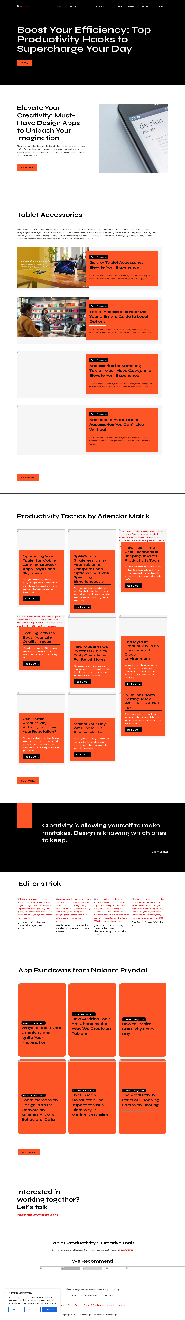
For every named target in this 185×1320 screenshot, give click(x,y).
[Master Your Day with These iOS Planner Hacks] (92, 708)
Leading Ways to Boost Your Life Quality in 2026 (39, 637)
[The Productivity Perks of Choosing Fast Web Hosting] (142, 1072)
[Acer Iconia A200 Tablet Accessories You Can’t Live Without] (53, 424)
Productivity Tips (100, 6)
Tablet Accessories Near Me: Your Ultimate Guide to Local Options (118, 316)
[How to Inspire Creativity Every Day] (142, 998)
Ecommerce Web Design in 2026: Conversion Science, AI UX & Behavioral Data (39, 1110)
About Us (145, 6)
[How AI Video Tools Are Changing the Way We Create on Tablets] (92, 996)
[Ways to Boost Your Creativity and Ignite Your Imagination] (42, 1000)
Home (59, 6)
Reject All (33, 1309)
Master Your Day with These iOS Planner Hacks (90, 728)
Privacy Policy (74, 1305)
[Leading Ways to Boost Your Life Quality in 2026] (41, 624)
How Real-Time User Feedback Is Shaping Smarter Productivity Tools (142, 554)
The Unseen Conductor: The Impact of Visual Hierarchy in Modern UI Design (90, 1105)
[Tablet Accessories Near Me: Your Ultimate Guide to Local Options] (53, 316)
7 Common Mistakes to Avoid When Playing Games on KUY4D (34, 925)
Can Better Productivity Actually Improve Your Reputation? (39, 725)
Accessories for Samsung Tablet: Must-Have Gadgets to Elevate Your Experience (120, 370)
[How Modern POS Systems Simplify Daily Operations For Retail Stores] (92, 631)
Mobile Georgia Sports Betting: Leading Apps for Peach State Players (72, 928)
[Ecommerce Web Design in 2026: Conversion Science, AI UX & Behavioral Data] (42, 1074)
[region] (32, 1302)
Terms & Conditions (93, 1305)
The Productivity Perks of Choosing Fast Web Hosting (140, 1100)
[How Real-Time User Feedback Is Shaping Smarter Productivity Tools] (143, 538)
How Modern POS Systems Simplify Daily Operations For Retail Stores (91, 653)
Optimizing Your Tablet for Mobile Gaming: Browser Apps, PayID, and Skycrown (39, 564)
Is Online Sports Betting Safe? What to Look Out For (142, 701)
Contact (160, 6)
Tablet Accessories (77, 6)
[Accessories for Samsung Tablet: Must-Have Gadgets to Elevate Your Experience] (53, 370)
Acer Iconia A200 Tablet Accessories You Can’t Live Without (116, 424)
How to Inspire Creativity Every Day (138, 1029)
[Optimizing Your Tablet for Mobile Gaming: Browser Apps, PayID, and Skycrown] (41, 543)
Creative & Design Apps (124, 6)
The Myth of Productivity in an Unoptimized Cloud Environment (142, 650)
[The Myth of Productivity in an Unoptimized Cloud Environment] (143, 628)
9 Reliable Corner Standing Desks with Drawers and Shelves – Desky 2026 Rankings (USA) (111, 930)
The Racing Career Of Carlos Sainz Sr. (147, 924)
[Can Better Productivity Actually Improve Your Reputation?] (41, 705)
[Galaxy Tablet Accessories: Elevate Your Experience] (53, 267)
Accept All (49, 1309)
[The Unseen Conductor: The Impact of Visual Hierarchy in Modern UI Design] (92, 1072)
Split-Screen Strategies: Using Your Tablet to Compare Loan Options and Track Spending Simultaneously (91, 569)
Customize (16, 1309)
